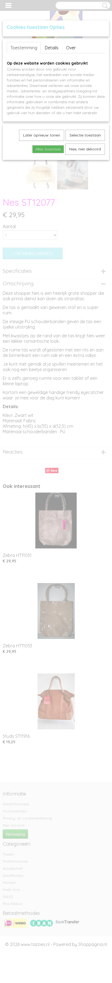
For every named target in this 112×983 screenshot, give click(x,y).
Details (51, 47)
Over (71, 47)
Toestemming (23, 47)
